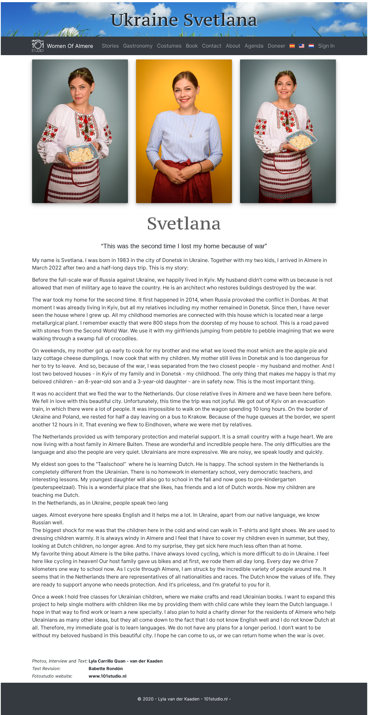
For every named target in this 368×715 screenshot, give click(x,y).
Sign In (326, 46)
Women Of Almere (70, 46)
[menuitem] (110, 46)
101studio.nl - (217, 699)
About (233, 46)
